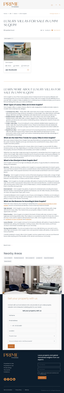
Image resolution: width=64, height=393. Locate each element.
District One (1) (7, 261)
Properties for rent (9, 365)
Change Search (54, 13)
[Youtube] (11, 379)
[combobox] (11, 326)
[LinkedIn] (14, 379)
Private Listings (8, 367)
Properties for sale (9, 363)
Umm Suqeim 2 (8, 38)
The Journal (7, 370)
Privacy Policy (19, 390)
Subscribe (42, 377)
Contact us (7, 372)
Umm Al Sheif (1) (8, 258)
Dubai (15, 13)
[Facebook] (8, 379)
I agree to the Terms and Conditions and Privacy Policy (49, 373)
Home (5, 13)
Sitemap (27, 390)
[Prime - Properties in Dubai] (11, 355)
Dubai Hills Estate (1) (49, 258)
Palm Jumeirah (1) (30, 258)
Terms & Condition (8, 390)
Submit (11, 346)
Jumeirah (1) (39, 258)
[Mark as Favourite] (28, 70)
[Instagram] (5, 379)
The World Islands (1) (19, 258)
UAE (10, 13)
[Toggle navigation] (52, 5)
